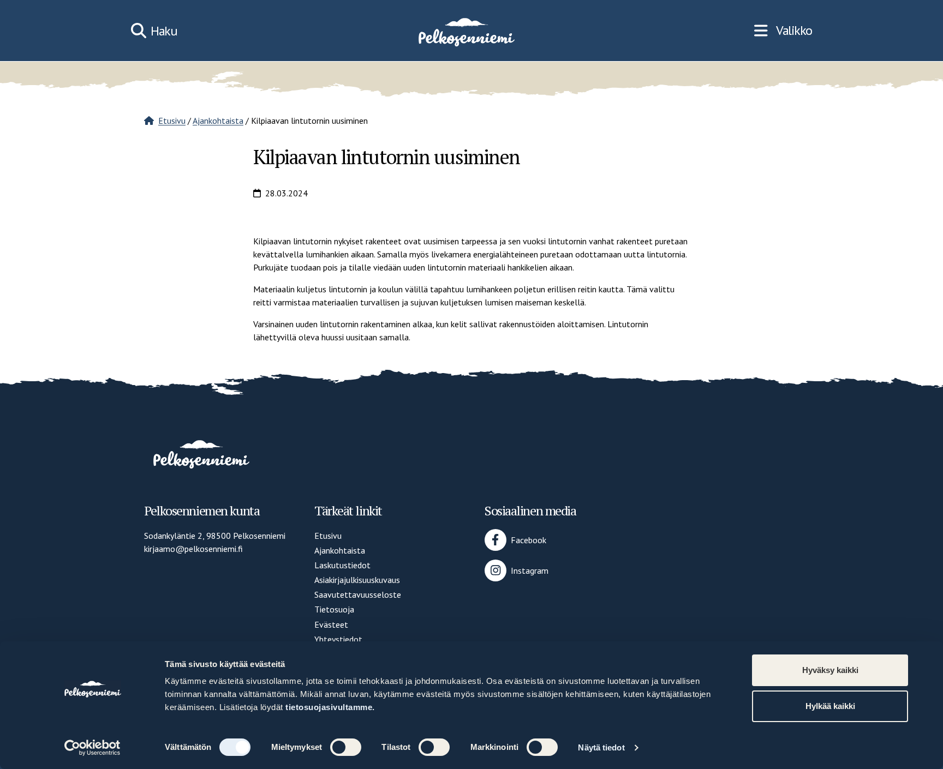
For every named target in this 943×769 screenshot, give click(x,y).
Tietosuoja (334, 609)
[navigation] (783, 30)
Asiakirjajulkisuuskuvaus (357, 579)
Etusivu (172, 120)
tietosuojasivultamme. (330, 707)
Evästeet (331, 624)
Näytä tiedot (601, 747)
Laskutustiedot (342, 565)
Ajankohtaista (218, 120)
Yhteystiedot (338, 639)
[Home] (465, 30)
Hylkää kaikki (830, 706)
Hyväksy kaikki (830, 670)
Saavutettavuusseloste (357, 594)
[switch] (345, 747)
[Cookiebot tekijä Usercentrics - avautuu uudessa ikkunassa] (92, 748)
